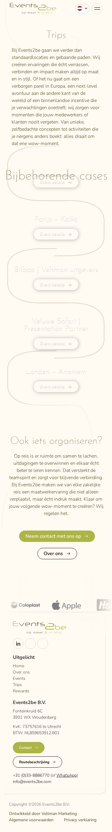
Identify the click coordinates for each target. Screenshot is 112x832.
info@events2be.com (32, 781)
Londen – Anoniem (56, 371)
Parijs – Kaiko (56, 219)
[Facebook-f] (42, 643)
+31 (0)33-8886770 (31, 775)
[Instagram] (30, 643)
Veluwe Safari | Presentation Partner (56, 324)
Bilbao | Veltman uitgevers (56, 269)
